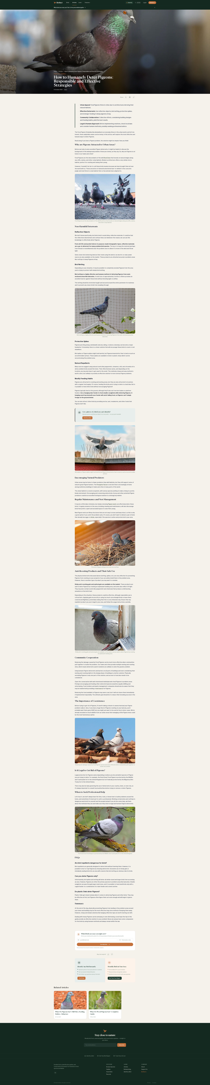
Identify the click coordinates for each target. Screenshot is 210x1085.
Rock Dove (107, 157)
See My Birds (103, 944)
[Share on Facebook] (129, 97)
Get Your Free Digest (114, 978)
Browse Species (110, 1066)
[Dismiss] (154, 7)
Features (87, 2)
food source (99, 688)
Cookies (154, 1082)
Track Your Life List (120, 1056)
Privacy (149, 1082)
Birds (67, 2)
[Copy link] (133, 97)
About (143, 1066)
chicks (92, 517)
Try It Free (81, 978)
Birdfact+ (152, 2)
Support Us (144, 1069)
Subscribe (121, 1045)
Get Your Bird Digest (104, 1056)
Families (108, 1069)
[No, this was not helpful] (112, 954)
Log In (144, 2)
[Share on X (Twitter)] (125, 97)
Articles (74, 2)
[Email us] (55, 1072)
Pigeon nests (112, 504)
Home (55, 71)
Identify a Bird (87, 418)
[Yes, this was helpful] (108, 954)
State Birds (109, 1071)
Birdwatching (127, 1069)
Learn (80, 2)
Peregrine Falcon (102, 484)
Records (108, 1074)
